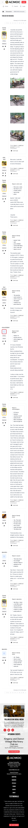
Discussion (9, 11)
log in (15, 145)
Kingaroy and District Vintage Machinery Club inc (14, 741)
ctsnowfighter (6, 327)
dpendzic (4, 552)
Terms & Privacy (14, 772)
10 (23, 23)
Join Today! (15, 825)
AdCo (20, 774)
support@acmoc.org (14, 769)
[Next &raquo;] (25, 23)
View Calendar (15, 751)
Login (23, 2)
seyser (4, 512)
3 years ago (15, 150)
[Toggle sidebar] (2, 2)
